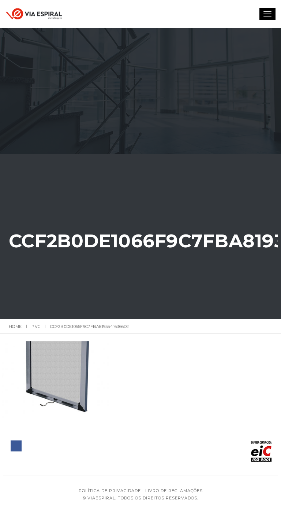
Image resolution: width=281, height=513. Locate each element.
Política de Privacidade (110, 490)
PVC (35, 326)
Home (15, 326)
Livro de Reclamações (174, 490)
